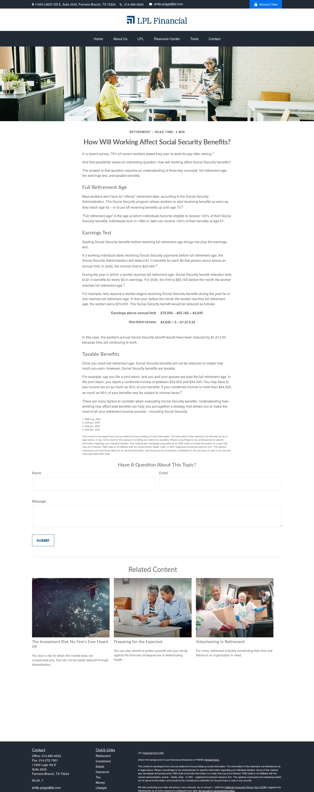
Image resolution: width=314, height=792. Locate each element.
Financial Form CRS (153, 752)
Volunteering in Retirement (220, 642)
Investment (103, 761)
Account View (268, 4)
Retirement (103, 756)
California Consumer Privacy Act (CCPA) (245, 787)
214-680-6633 (134, 4)
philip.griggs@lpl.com (168, 4)
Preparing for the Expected (138, 642)
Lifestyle (101, 788)
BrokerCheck (212, 759)
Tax (98, 777)
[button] (98, 38)
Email (163, 472)
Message (39, 501)
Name (36, 472)
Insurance (102, 772)
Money (100, 782)
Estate (100, 766)
